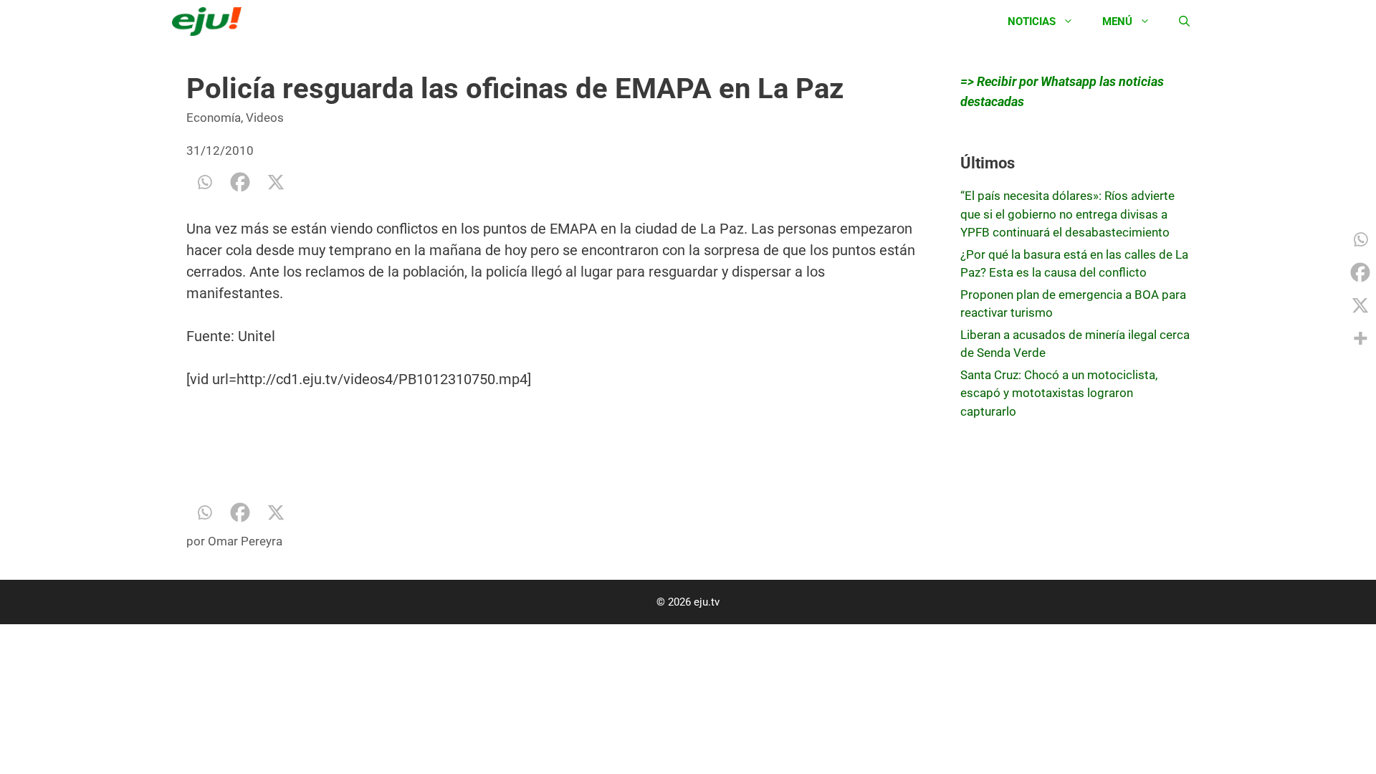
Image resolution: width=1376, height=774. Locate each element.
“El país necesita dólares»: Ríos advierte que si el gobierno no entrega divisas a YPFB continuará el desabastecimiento (1067, 213)
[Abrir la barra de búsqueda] (1184, 21)
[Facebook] (240, 182)
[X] (275, 182)
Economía (213, 117)
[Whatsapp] (204, 182)
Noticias (1032, 21)
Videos (265, 117)
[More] (1360, 338)
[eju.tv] (210, 21)
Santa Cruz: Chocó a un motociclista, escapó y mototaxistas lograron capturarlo (1058, 393)
